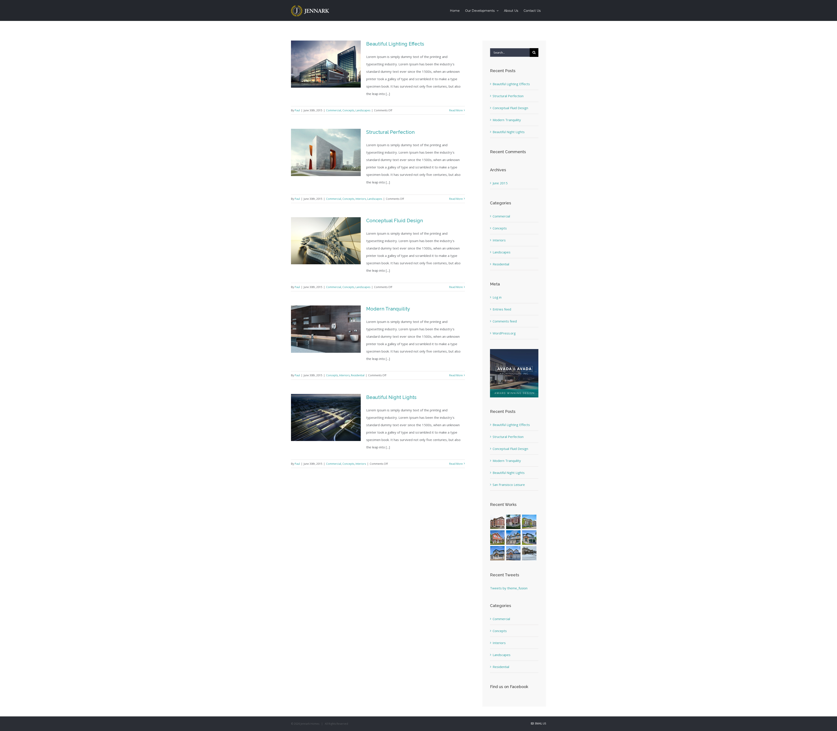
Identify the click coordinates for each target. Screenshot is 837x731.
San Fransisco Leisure (509, 484)
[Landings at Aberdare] (513, 522)
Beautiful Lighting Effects (395, 44)
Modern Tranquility (388, 309)
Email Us (540, 723)
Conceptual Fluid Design (394, 220)
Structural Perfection (390, 132)
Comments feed (505, 321)
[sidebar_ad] (514, 350)
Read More (456, 110)
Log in (497, 297)
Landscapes (363, 110)
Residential (357, 375)
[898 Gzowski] (513, 537)
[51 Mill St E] (497, 537)
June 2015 (500, 183)
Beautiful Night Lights (391, 397)
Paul (297, 110)
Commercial (333, 110)
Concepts (348, 110)
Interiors (361, 199)
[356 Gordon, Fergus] (513, 553)
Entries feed (502, 309)
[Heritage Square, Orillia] (529, 553)
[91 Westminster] (529, 522)
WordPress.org (504, 333)
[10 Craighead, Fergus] (497, 553)
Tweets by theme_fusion (508, 588)
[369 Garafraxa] (529, 537)
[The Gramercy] (497, 522)
